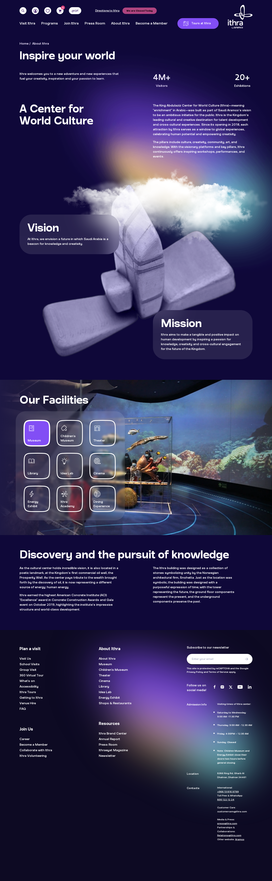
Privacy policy (202, 863)
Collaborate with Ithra (36, 750)
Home (24, 43)
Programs (49, 23)
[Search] (23, 10)
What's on (27, 681)
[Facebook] (214, 687)
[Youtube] (240, 687)
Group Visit (28, 670)
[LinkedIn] (249, 687)
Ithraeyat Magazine (113, 750)
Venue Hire (28, 703)
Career (25, 739)
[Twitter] (230, 687)
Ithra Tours (28, 692)
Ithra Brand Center (113, 733)
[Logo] (240, 17)
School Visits (30, 664)
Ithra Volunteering (33, 756)
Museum (105, 664)
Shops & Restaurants (115, 703)
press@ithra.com (227, 823)
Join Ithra (71, 23)
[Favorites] (47, 10)
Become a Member (151, 23)
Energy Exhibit (109, 697)
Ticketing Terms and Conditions (124, 863)
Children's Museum (113, 670)
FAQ (23, 709)
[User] (35, 10)
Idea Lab (105, 692)
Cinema (104, 681)
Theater (104, 675)
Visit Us (25, 658)
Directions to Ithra (107, 11)
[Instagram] (222, 687)
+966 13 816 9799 (228, 791)
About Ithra (120, 23)
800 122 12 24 (225, 799)
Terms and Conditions (166, 863)
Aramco (239, 839)
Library (104, 686)
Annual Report (109, 739)
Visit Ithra (27, 23)
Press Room (95, 23)
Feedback (232, 860)
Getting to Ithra (31, 697)
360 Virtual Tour (31, 675)
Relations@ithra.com (229, 835)
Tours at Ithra (201, 23)
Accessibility (29, 686)
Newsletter (107, 756)
